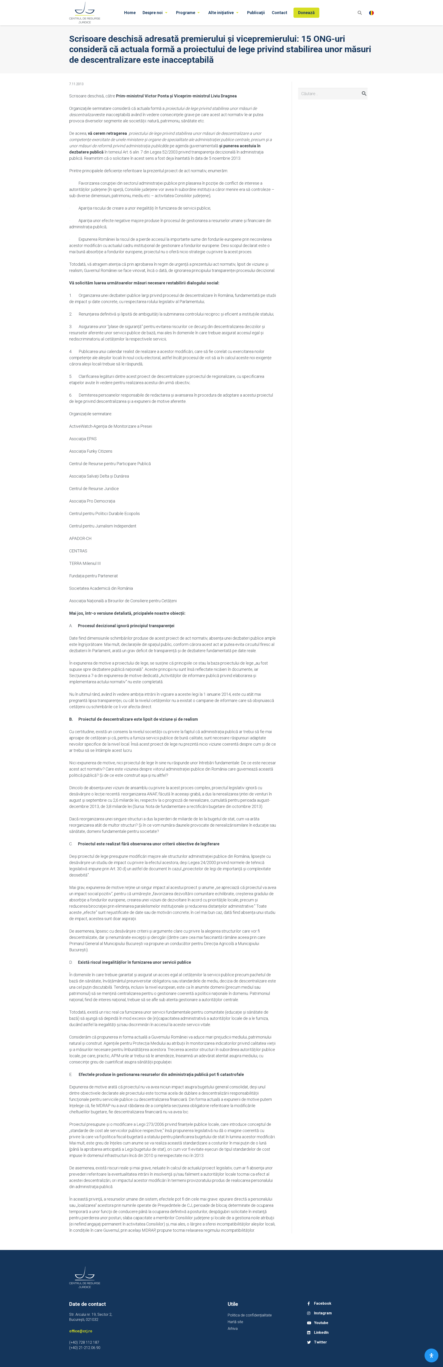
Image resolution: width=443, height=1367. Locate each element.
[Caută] (359, 12)
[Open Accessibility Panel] (431, 1355)
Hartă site (235, 1322)
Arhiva (233, 1328)
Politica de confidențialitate (250, 1315)
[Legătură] (84, 13)
